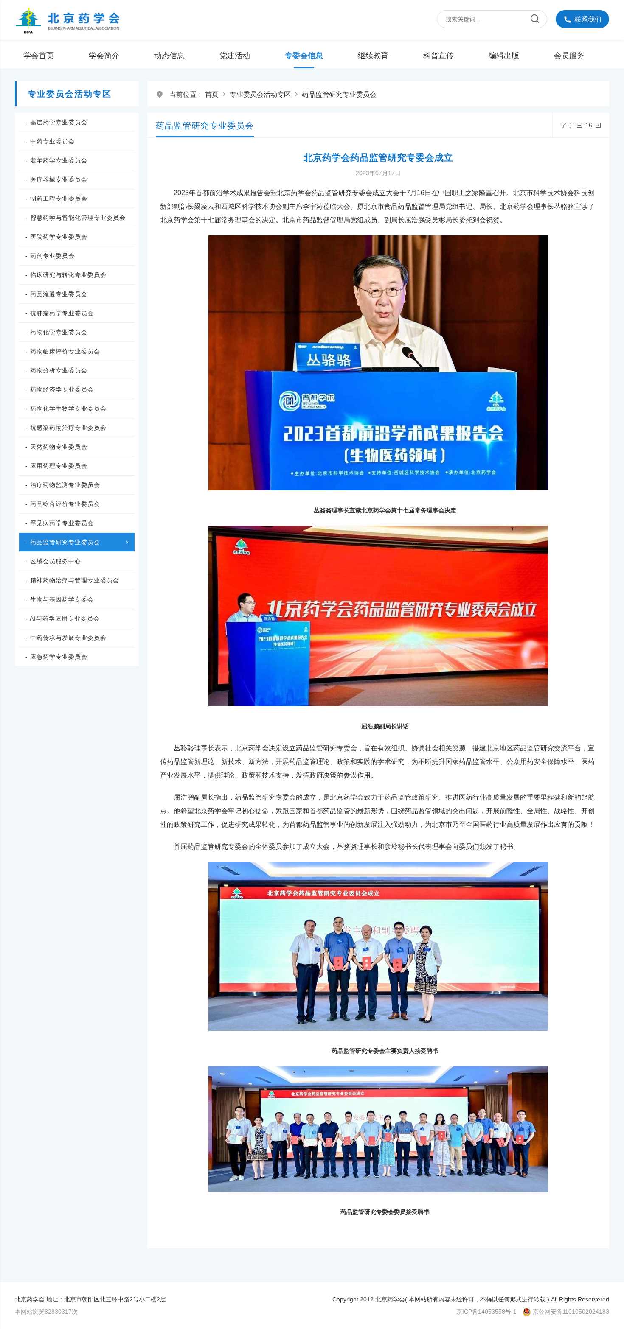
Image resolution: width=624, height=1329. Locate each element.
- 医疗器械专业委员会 (56, 179)
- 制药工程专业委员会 (56, 198)
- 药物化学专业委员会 (56, 332)
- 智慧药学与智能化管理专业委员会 (75, 217)
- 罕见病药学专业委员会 (59, 523)
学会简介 (104, 55)
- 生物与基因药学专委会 (59, 599)
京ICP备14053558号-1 (486, 1311)
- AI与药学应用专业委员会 (62, 618)
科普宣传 (438, 55)
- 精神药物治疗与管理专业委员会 (72, 580)
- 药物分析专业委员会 (56, 370)
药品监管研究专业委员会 (339, 94)
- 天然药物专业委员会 (56, 446)
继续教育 (373, 55)
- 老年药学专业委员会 (56, 160)
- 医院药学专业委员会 (56, 236)
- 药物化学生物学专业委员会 (66, 408)
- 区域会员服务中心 (53, 561)
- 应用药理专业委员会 (56, 465)
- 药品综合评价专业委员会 (62, 504)
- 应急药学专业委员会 (56, 656)
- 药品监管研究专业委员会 (62, 542)
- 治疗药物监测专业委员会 (62, 484)
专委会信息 (304, 55)
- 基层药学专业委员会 (56, 122)
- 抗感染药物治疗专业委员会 (66, 427)
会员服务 (569, 55)
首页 (212, 94)
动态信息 (169, 55)
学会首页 (38, 55)
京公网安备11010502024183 (571, 1311)
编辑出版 (504, 55)
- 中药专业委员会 (50, 141)
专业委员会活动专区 (260, 94)
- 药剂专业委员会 (50, 255)
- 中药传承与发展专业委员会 (66, 637)
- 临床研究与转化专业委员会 (66, 274)
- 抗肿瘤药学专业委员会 (59, 313)
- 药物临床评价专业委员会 (62, 351)
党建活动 (234, 55)
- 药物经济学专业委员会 (59, 389)
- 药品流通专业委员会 (56, 294)
